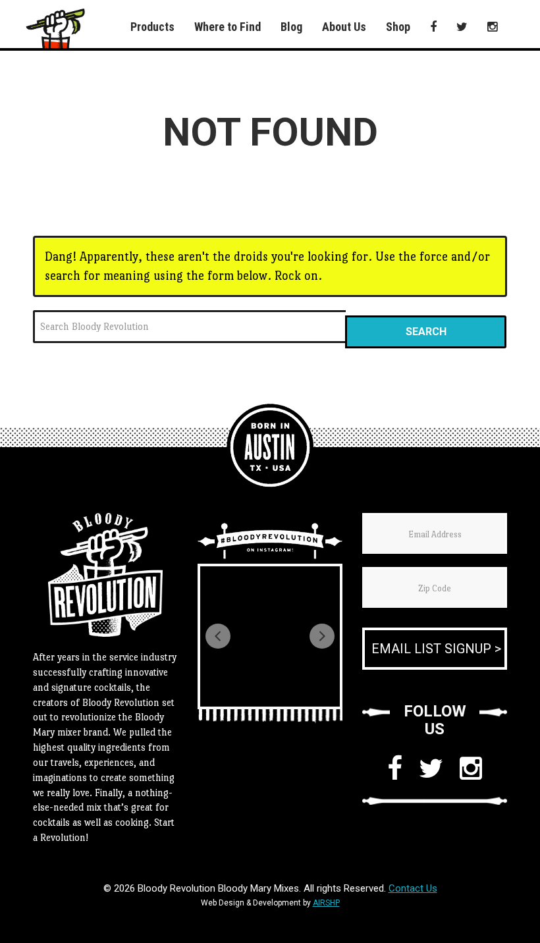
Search (426, 331)
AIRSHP (326, 902)
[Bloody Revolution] (270, 447)
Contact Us (413, 888)
